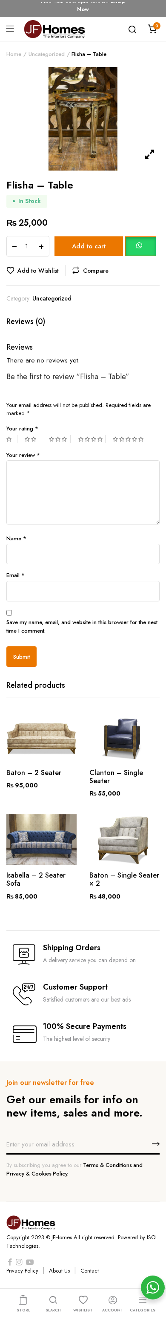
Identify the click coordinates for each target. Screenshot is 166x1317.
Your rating (22, 428)
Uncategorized (47, 54)
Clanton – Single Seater (116, 777)
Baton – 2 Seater (33, 773)
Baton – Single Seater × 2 (124, 879)
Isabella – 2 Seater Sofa (36, 879)
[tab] (25, 321)
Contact (89, 1271)
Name (16, 538)
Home (13, 54)
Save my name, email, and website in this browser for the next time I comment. (81, 626)
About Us (59, 1271)
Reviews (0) (25, 321)
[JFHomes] (54, 28)
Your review (23, 455)
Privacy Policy (22, 1271)
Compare (96, 270)
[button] (140, 246)
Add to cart (89, 246)
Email (15, 575)
